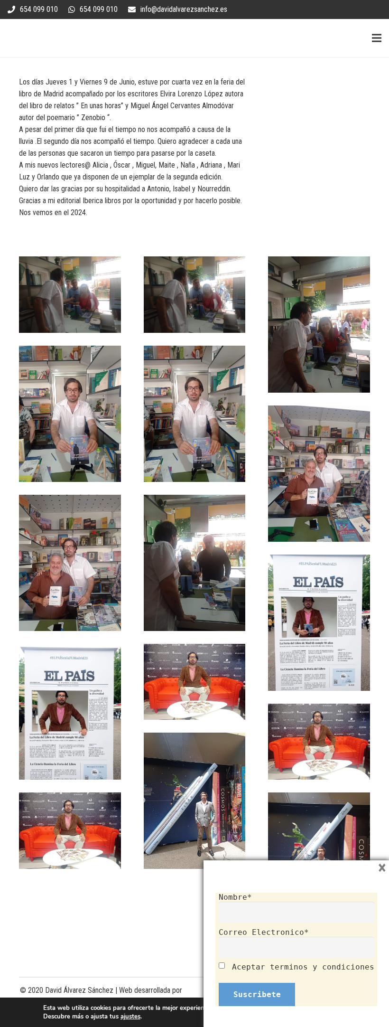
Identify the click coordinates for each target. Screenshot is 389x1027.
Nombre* (235, 897)
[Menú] (377, 38)
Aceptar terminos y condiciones (303, 966)
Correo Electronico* (264, 932)
